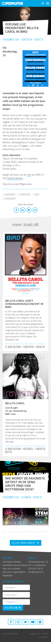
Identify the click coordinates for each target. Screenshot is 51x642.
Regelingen (8, 575)
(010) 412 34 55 (35, 568)
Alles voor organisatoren (14, 572)
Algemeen (26, 497)
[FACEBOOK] (11, 622)
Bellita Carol (10, 194)
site (29, 174)
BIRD (36, 194)
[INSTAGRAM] (18, 622)
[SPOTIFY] (40, 622)
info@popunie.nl (35, 572)
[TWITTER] (25, 622)
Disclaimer (43, 637)
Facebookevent (15, 178)
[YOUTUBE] (33, 622)
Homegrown (10, 199)
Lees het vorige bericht (24, 543)
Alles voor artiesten (12, 568)
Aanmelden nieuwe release (15, 565)
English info (34, 633)
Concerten (27, 40)
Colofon (44, 633)
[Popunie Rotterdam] (16, 3)
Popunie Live (25, 194)
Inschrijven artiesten (12, 561)
